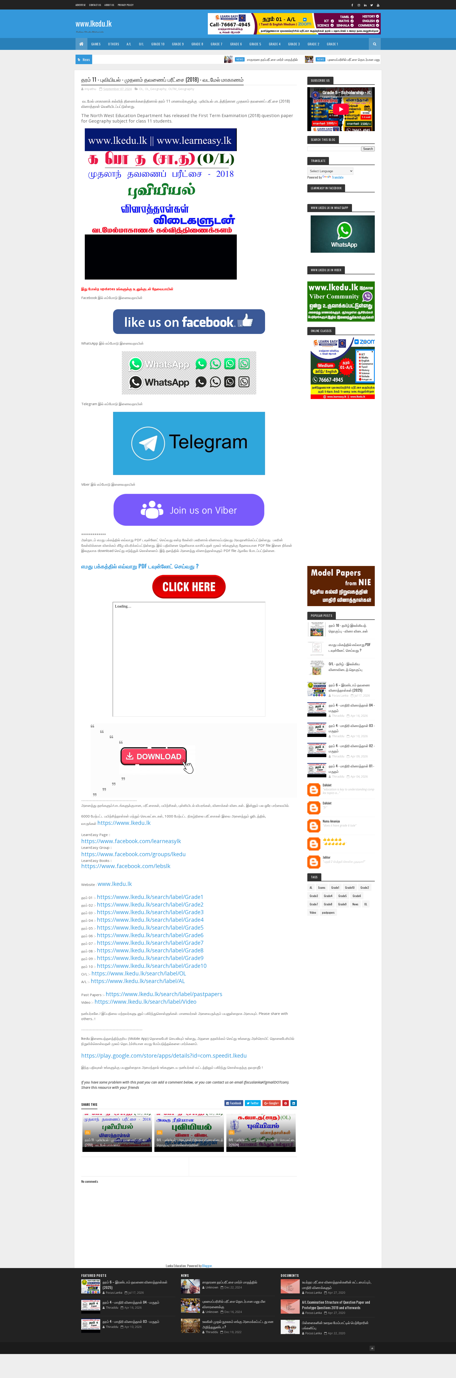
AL (311, 887)
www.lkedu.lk (94, 23)
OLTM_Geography (181, 89)
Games (96, 43)
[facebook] (352, 5)
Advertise (81, 5)
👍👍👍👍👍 (332, 839)
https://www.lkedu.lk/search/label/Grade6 (150, 935)
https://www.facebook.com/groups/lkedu (133, 854)
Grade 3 (294, 43)
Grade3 (314, 896)
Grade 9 (178, 43)
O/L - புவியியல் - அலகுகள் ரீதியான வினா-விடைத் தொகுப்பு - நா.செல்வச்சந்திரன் (190, 1142)
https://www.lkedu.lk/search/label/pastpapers (164, 994)
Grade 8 (197, 43)
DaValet (327, 785)
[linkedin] (365, 5)
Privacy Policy (125, 5)
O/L (141, 43)
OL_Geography (155, 89)
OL (141, 89)
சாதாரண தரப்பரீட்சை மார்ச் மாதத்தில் (232, 59)
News (200, 59)
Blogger (207, 1265)
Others (113, 43)
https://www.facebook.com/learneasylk (131, 841)
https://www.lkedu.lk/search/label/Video (145, 1001)
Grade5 (342, 896)
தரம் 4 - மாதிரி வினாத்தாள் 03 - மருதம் (131, 1321)
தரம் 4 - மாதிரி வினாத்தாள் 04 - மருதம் (131, 1302)
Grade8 (328, 904)
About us (109, 5)
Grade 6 (236, 43)
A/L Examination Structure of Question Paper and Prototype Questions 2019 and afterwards (336, 1304)
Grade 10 (157, 43)
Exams (321, 887)
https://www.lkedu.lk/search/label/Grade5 (150, 927)
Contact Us (95, 5)
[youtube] (378, 5)
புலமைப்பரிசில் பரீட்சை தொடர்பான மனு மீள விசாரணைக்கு (327, 59)
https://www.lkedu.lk (124, 823)
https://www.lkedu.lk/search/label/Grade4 (150, 919)
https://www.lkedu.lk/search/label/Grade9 (150, 958)
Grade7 (314, 904)
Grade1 (335, 887)
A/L (129, 43)
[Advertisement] (341, 476)
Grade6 (357, 896)
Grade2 (365, 887)
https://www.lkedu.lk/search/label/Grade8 (150, 950)
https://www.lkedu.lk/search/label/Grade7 (150, 942)
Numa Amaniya (331, 821)
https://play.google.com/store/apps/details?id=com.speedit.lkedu (164, 1055)
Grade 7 (217, 43)
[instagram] (358, 5)
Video (313, 912)
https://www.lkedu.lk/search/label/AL (138, 981)
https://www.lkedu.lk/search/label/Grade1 (150, 897)
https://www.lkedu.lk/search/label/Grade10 (152, 965)
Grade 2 (313, 43)
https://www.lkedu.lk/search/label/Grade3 (150, 912)
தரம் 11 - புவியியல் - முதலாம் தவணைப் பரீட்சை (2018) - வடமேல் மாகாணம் (116, 1142)
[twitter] (371, 5)
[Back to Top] (372, 1348)
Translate (337, 177)
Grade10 (350, 887)
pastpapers (328, 912)
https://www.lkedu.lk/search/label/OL (138, 973)
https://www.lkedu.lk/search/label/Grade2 (150, 904)
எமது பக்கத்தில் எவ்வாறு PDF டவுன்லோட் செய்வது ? (140, 566)
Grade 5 (255, 43)
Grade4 (328, 896)
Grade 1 (332, 43)
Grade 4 (275, 43)
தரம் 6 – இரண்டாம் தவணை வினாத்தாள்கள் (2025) (349, 687)
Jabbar (327, 857)
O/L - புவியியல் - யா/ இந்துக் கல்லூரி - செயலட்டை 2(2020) (262, 1142)
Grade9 (342, 904)
